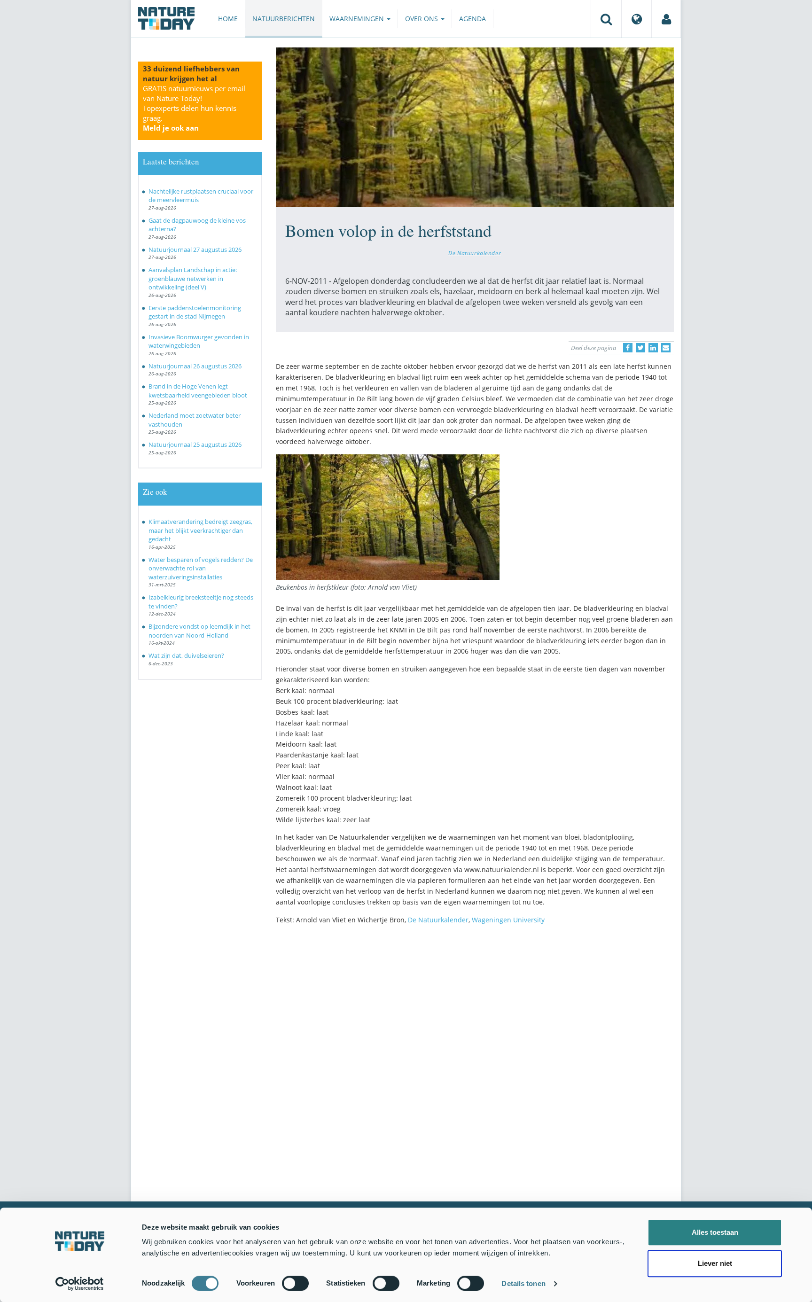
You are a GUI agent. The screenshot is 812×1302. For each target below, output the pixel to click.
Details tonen (523, 1283)
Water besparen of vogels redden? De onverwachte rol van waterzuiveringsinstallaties (200, 568)
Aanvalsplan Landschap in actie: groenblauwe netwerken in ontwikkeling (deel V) (192, 278)
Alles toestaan (715, 1232)
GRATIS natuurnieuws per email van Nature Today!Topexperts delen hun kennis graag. (194, 108)
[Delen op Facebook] (627, 347)
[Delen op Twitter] (640, 347)
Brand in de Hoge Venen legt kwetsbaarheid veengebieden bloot (197, 390)
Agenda (472, 18)
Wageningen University (508, 919)
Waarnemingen (357, 18)
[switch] (295, 1283)
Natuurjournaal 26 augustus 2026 (195, 366)
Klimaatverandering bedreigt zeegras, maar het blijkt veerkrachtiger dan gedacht (200, 530)
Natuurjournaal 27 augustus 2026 (195, 249)
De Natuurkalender (474, 253)
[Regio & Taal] (637, 19)
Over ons (422, 18)
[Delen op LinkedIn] (653, 347)
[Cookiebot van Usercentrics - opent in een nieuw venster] (80, 1284)
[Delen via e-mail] (666, 347)
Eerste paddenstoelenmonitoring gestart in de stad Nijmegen (194, 312)
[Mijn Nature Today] (666, 19)
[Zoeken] (606, 19)
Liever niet (715, 1263)
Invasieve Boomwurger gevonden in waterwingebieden (198, 341)
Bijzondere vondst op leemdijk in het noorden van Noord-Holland (199, 630)
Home (228, 18)
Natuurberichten (283, 18)
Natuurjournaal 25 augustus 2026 (195, 444)
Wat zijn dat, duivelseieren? (186, 655)
